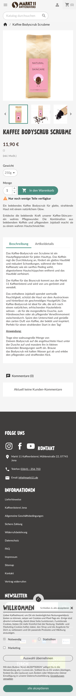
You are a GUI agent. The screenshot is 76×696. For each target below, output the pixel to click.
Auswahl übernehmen (38, 658)
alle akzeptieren (38, 688)
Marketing (13, 648)
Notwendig (14, 639)
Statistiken (49, 639)
